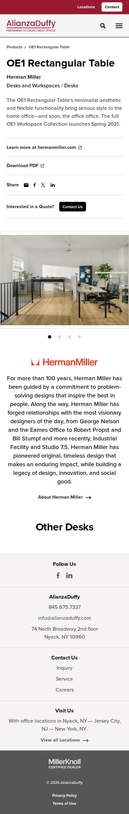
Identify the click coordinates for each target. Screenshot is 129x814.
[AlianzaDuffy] (31, 25)
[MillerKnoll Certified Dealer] (64, 764)
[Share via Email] (26, 185)
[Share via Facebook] (34, 185)
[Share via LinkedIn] (52, 185)
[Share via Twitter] (43, 185)
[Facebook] (58, 575)
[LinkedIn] (69, 575)
